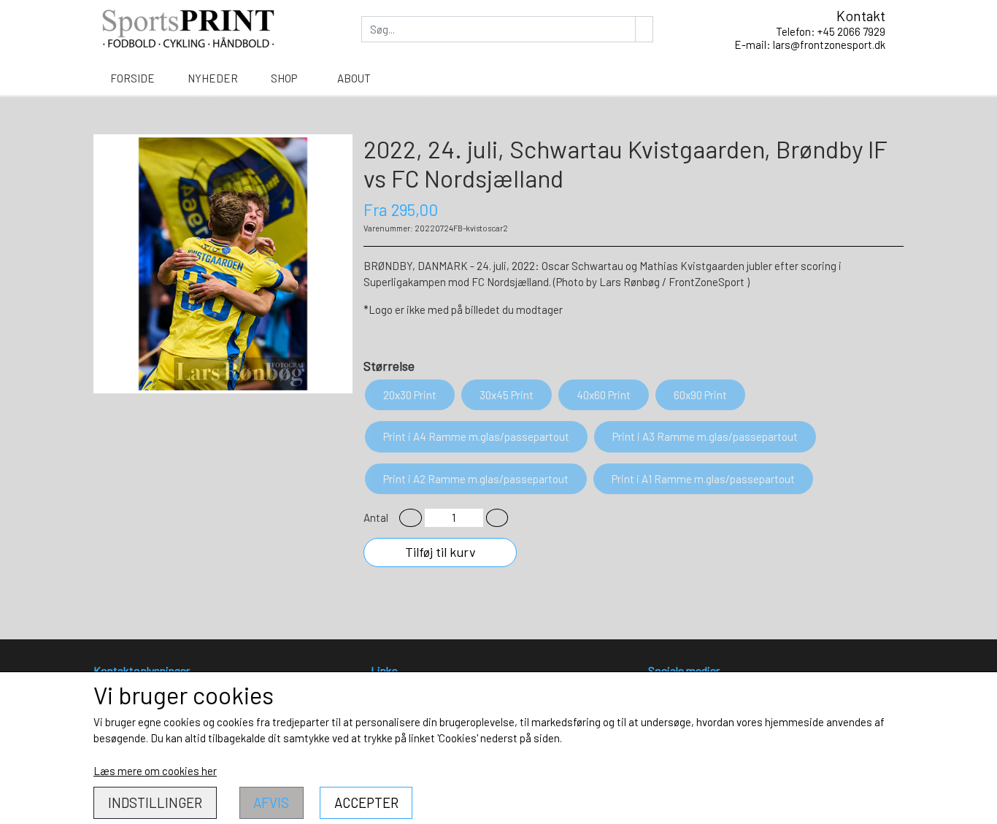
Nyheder (213, 78)
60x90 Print (700, 394)
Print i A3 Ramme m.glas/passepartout (705, 436)
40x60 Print (604, 394)
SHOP (284, 78)
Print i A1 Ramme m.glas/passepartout (703, 478)
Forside (132, 78)
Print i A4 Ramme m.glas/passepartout (476, 436)
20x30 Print (409, 394)
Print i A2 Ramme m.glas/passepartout (476, 478)
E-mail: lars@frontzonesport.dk (809, 44)
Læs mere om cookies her (155, 770)
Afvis (271, 802)
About (354, 78)
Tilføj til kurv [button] (440, 552)
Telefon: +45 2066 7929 (830, 31)
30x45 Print (507, 394)
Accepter (366, 802)
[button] (410, 518)
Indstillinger (155, 802)
